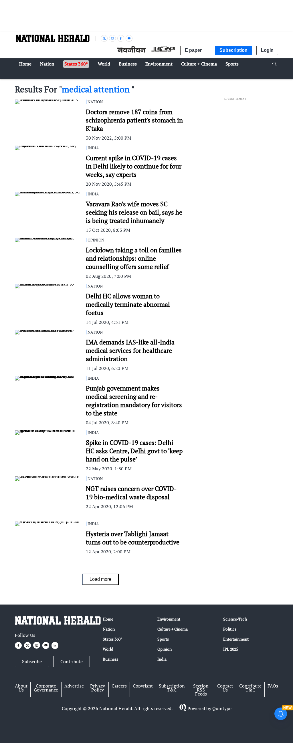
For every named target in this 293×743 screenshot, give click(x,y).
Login (267, 50)
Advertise (74, 686)
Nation (109, 629)
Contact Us (225, 688)
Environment (168, 619)
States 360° (112, 639)
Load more (100, 579)
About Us (21, 688)
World (108, 649)
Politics (229, 629)
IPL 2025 (230, 649)
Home (108, 619)
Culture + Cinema (172, 629)
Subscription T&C (172, 688)
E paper (193, 50)
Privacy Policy (97, 688)
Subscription (233, 50)
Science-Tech (235, 619)
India (162, 659)
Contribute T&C (250, 688)
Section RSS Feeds (201, 690)
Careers (119, 686)
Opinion (164, 649)
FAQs (273, 686)
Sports (163, 639)
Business (110, 659)
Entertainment (236, 639)
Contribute (71, 661)
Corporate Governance (46, 688)
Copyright (143, 686)
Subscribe (32, 661)
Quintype (221, 708)
